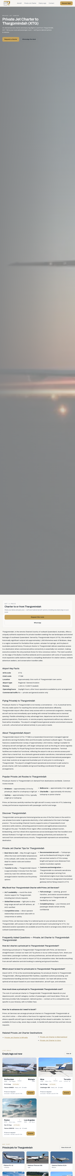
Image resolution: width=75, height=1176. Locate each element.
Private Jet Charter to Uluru (50, 1040)
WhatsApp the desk (29, 39)
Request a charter (10, 39)
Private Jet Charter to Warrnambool (53, 1037)
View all (68, 1053)
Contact (51, 3)
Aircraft (19, 3)
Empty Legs (42, 3)
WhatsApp (37, 623)
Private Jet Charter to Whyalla (16, 1037)
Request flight (66, 3)
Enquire (30, 1092)
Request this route (37, 617)
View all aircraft (66, 1147)
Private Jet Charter (30, 3)
